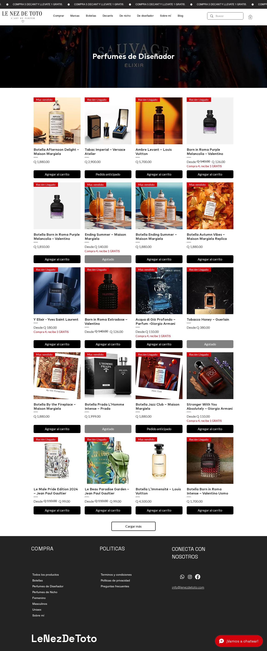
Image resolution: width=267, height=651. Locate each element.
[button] (250, 17)
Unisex (36, 609)
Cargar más (133, 526)
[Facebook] (197, 576)
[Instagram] (190, 576)
